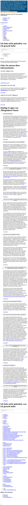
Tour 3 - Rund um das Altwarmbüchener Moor (12, 450)
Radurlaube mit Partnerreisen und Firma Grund (12, 435)
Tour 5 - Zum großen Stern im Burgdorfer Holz (13, 451)
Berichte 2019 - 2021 (7, 443)
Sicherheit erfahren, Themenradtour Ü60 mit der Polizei (14, 431)
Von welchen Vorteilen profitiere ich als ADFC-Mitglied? (14, 142)
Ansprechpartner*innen (8, 486)
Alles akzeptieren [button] (13, 11)
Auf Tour (21, 360)
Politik (4, 31)
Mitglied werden (6, 18)
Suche (4, 40)
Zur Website (3, 92)
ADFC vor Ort (6, 469)
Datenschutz (5, 496)
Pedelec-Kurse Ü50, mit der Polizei (10, 433)
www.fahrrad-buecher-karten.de (9, 383)
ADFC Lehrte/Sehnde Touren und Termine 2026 (13, 440)
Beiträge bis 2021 (6, 445)
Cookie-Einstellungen (7, 497)
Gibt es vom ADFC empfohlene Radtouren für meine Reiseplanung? (15, 346)
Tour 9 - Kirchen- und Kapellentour (10, 456)
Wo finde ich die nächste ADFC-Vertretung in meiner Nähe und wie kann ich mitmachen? (15, 168)
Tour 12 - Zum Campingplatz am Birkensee (12, 461)
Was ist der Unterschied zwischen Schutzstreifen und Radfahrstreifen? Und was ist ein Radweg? (15, 268)
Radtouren (5, 418)
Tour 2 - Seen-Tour (7, 449)
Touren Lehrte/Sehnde (7, 30)
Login (4, 36)
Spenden (5, 19)
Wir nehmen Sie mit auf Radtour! (10, 437)
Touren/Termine (6, 28)
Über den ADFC (6, 467)
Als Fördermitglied (7, 480)
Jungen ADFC (24, 186)
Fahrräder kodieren (7, 428)
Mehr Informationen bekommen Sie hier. (14, 340)
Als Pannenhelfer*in (7, 481)
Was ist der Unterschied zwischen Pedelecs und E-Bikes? (15, 314)
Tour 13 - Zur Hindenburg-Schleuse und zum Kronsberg (14, 462)
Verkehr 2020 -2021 (7, 444)
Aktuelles (5, 26)
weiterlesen (5, 139)
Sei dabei (5, 33)
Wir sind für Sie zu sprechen (9, 438)
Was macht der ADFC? (8, 113)
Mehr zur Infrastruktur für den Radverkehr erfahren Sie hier (15, 296)
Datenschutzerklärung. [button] (5, 10)
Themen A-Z (5, 423)
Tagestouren (5, 427)
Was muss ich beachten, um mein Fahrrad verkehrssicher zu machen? (15, 200)
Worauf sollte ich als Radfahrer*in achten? (11, 234)
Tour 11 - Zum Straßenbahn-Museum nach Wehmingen (14, 459)
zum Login (3, 104)
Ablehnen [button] (3, 11)
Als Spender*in (6, 478)
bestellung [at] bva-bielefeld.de (13, 382)
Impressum (5, 494)
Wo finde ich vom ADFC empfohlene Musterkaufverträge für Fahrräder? (15, 386)
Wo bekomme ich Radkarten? (9, 365)
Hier (8, 163)
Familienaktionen (6, 429)
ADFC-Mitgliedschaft (7, 477)
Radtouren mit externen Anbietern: (10, 434)
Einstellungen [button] (7, 11)
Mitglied (24, 136)
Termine (5, 416)
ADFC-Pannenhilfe (7, 155)
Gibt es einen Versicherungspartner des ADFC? (12, 301)
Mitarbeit (5, 470)
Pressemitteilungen (7, 485)
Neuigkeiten (5, 415)
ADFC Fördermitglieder (8, 472)
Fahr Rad (5, 29)
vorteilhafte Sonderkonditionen (13, 159)
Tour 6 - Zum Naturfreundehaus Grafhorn (11, 452)
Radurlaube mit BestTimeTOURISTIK (11, 436)
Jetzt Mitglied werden (5, 82)
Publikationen (6, 471)
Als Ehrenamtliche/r (7, 479)
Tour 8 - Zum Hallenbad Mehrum (10, 455)
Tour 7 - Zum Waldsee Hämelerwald (10, 453)
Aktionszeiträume (6, 430)
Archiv (4, 35)
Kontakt (4, 473)
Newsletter (5, 20)
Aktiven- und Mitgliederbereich (9, 489)
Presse (4, 34)
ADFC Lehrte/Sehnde (7, 27)
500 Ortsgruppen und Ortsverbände (10, 176)
